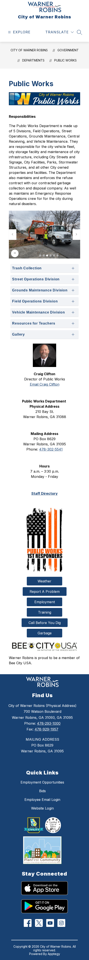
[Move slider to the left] (12, 234)
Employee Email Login (42, 799)
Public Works (65, 60)
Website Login (42, 808)
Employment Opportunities (42, 782)
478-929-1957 (46, 729)
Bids (42, 791)
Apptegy (54, 954)
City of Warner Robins (29, 50)
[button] (40, 255)
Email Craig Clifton (44, 384)
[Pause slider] (15, 253)
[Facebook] (28, 923)
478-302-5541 (51, 449)
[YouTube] (50, 923)
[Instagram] (61, 923)
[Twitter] (39, 923)
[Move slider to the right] (76, 234)
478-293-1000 (48, 723)
